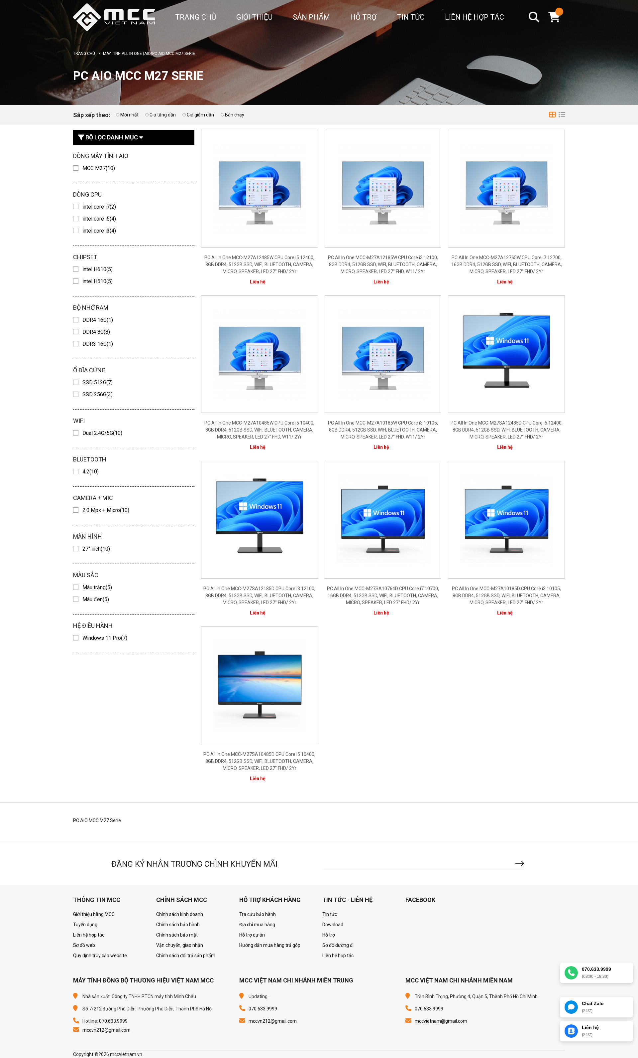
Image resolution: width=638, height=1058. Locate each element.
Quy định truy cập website (100, 955)
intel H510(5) (97, 281)
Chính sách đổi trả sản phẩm (185, 955)
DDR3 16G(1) (97, 344)
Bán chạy (234, 114)
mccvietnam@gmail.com (441, 1021)
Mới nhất (129, 114)
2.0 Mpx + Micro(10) (105, 510)
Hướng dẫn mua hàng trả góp (269, 945)
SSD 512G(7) (97, 382)
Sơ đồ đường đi (338, 945)
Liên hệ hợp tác (474, 17)
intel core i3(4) (99, 231)
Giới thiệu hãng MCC (94, 914)
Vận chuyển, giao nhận (179, 945)
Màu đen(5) (95, 599)
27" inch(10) (96, 549)
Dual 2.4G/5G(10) (102, 433)
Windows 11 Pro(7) (104, 638)
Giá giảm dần (200, 114)
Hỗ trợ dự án (252, 935)
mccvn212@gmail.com (106, 1030)
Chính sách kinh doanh (179, 914)
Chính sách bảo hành (178, 924)
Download (332, 924)
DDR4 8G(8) (96, 332)
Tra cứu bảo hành (257, 914)
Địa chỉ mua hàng (257, 924)
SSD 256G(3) (97, 394)
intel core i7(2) (99, 207)
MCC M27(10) (98, 168)
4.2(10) (90, 471)
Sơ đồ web (84, 945)
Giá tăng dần (163, 114)
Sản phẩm (311, 17)
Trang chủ (195, 17)
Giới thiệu (254, 17)
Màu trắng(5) (97, 587)
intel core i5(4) (99, 219)
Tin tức (411, 17)
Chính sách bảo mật (177, 935)
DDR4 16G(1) (97, 320)
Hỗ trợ (363, 17)
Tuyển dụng (85, 924)
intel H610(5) (97, 269)
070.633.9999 (113, 1021)
